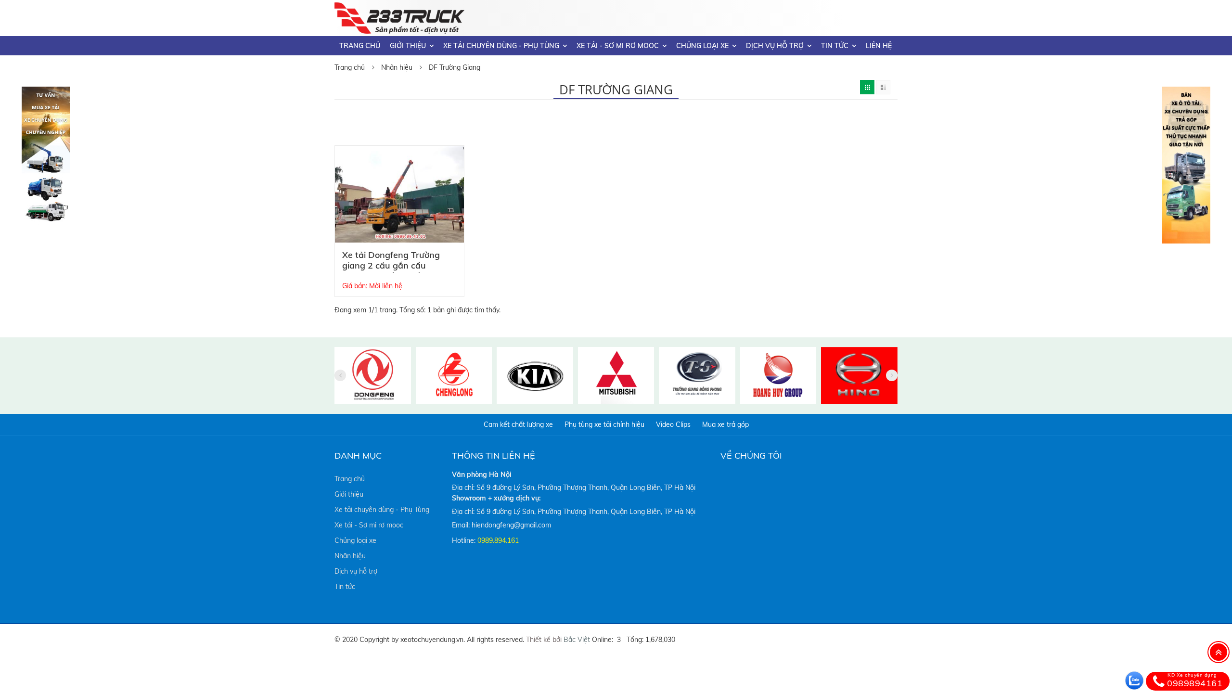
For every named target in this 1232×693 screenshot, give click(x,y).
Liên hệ (879, 45)
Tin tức (834, 45)
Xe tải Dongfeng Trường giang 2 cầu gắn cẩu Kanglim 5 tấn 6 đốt (391, 265)
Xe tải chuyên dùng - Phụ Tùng (501, 45)
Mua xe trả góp (725, 424)
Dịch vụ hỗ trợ (775, 45)
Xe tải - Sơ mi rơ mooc (618, 45)
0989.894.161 (498, 540)
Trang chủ (359, 45)
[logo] (399, 8)
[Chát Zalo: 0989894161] (1134, 680)
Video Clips (673, 424)
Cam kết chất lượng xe (518, 424)
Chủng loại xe (702, 45)
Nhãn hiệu (396, 67)
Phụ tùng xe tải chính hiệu (604, 424)
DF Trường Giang (454, 67)
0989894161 (1194, 680)
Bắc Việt (577, 639)
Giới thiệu (408, 45)
